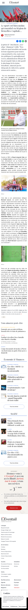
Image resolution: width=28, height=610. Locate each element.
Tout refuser (5, 606)
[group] (14, 329)
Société (3, 23)
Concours (16, 587)
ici (21, 314)
